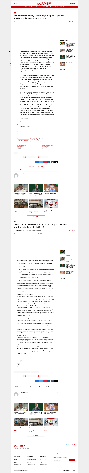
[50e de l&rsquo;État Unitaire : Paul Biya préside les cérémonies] (23, 141)
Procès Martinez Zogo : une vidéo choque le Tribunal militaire (20, 194)
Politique (31, 6)
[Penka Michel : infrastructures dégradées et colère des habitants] (21, 203)
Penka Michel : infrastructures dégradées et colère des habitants (20, 209)
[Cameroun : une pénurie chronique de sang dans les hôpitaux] (51, 203)
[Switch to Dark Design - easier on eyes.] (74, 0)
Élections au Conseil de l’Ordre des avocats (45, 167)
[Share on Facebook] (69, 22)
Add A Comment (36, 216)
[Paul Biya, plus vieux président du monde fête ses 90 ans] (48, 141)
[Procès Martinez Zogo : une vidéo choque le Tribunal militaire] (21, 188)
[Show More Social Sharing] (74, 22)
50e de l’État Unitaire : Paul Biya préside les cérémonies (22, 146)
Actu (26, 6)
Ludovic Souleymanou (24, 173)
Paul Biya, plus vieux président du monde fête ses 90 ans (47, 146)
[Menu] (14, 3)
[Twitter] (10, 56)
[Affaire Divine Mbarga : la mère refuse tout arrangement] (51, 188)
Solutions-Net (26, 470)
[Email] (10, 63)
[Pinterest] (10, 61)
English (62, 6)
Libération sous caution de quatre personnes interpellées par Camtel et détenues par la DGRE (35, 210)
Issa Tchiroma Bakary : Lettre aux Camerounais (28, 277)
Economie (38, 6)
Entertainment (45, 6)
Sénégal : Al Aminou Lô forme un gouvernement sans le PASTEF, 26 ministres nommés (35, 194)
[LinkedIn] (10, 59)
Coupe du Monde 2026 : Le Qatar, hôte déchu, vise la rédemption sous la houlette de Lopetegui (70, 44)
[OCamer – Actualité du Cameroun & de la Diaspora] (44, 3)
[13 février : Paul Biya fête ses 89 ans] (36, 142)
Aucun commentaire (33, 230)
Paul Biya (15, 153)
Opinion (57, 6)
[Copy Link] (10, 66)
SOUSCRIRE (73, 3)
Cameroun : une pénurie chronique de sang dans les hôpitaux (51, 209)
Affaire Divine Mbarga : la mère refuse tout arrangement (50, 194)
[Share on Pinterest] (72, 22)
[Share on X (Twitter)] (71, 22)
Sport (51, 6)
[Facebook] (10, 54)
